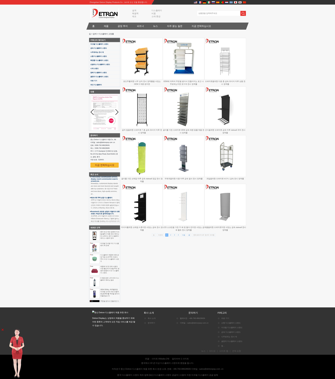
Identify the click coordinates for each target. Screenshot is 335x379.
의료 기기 (93, 81)
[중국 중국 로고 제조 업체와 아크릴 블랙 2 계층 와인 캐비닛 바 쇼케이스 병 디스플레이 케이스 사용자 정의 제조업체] (95, 236)
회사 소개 (152, 318)
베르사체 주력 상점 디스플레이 (101, 194)
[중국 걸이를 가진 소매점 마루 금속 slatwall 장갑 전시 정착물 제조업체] (142, 156)
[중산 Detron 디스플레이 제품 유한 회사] (104, 13)
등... (223, 346)
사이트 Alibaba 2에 (160, 359)
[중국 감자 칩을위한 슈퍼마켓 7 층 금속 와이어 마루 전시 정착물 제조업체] (142, 107)
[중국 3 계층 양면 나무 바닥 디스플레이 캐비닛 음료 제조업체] (95, 282)
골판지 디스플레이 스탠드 (99, 77)
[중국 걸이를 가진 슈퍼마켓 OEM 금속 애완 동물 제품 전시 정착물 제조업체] (183, 107)
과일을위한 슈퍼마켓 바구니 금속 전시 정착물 (225, 179)
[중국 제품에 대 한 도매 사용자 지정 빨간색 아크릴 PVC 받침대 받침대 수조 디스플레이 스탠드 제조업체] (95, 270)
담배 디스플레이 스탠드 (98, 72)
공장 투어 (123, 26)
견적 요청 (236, 351)
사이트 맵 (223, 351)
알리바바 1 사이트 (180, 359)
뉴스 (155, 26)
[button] (117, 112)
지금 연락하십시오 (201, 26)
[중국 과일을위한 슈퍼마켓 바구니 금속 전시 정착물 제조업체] (225, 156)
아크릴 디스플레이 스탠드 (99, 44)
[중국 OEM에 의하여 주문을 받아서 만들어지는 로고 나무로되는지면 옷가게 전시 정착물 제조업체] (183, 59)
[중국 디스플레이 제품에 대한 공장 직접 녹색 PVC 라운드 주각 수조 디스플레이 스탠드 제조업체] (95, 259)
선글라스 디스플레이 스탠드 (100, 64)
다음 (183, 235)
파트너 (140, 26)
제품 (106, 26)
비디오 (212, 351)
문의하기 (151, 323)
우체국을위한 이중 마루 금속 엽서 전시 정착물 (184, 179)
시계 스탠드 (94, 68)
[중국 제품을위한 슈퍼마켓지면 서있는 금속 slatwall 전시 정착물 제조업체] (225, 205)
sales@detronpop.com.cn (197, 323)
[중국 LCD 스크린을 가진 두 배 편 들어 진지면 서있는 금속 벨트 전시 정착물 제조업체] (183, 205)
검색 (95, 34)
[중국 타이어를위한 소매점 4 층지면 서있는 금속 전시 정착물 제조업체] (142, 205)
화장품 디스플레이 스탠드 (99, 60)
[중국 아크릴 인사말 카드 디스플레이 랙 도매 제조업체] (95, 247)
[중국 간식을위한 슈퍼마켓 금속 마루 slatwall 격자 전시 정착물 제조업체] (225, 107)
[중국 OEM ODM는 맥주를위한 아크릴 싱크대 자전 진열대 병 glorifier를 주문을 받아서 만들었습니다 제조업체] (95, 293)
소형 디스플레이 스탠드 (98, 56)
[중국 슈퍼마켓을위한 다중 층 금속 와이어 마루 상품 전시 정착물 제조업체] (225, 59)
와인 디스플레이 (96, 85)
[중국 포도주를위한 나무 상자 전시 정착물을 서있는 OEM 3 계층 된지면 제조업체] (142, 59)
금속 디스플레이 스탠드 (98, 48)
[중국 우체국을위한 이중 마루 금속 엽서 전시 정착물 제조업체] (183, 156)
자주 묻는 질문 (174, 26)
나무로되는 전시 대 (97, 52)
